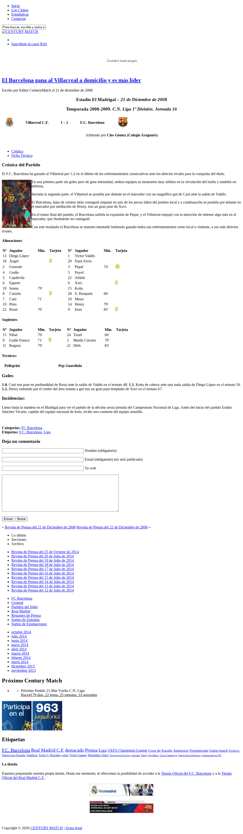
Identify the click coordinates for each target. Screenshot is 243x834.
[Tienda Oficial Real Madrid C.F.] (121, 795)
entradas (135, 755)
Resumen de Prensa (26, 615)
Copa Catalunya (168, 755)
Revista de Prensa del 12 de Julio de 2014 (42, 590)
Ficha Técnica (22, 155)
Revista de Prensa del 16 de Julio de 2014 (42, 573)
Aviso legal (73, 828)
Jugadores (32, 755)
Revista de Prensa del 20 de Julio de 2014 (42, 556)
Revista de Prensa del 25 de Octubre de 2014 (45, 552)
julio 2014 (19, 636)
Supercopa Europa (120, 755)
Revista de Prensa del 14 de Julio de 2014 (42, 582)
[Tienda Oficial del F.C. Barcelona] (121, 812)
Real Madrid (20, 611)
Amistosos (181, 750)
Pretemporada (199, 750)
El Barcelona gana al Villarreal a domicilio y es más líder (71, 80)
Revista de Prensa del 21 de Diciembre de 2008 (40, 527)
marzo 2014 (20, 653)
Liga (47, 432)
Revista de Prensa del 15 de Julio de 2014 (42, 577)
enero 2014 (19, 662)
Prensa (91, 750)
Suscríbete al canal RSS (29, 44)
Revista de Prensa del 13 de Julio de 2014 (42, 586)
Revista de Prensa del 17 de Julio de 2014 (42, 569)
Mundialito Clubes (98, 755)
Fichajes (234, 750)
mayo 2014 (19, 645)
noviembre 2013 (23, 670)
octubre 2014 (21, 632)
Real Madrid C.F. (47, 750)
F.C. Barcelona (30, 432)
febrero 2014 (21, 658)
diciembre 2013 (23, 666)
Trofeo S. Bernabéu (50, 755)
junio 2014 (19, 641)
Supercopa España (13, 755)
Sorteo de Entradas (25, 620)
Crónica (17, 151)
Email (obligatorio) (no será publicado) (114, 459)
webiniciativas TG (211, 755)
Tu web (90, 468)
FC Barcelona (31, 428)
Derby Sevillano (150, 755)
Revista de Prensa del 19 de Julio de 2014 (42, 560)
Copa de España (160, 750)
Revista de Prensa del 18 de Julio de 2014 (42, 565)
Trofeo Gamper (78, 755)
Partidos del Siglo (24, 607)
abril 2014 (19, 649)
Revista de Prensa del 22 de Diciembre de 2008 (112, 527)
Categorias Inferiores (189, 755)
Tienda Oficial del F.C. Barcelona (186, 773)
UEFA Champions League (127, 750)
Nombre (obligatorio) (101, 451)
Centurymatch (218, 750)
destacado (74, 750)
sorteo (65, 755)
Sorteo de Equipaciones (29, 624)
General (17, 603)
